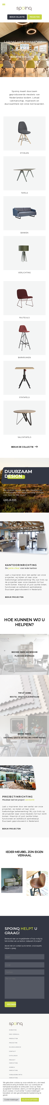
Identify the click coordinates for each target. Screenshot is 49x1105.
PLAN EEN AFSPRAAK (24, 656)
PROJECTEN (35, 17)
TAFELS (24, 193)
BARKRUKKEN (24, 358)
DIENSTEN (13, 1030)
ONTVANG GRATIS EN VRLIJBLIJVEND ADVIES (24, 738)
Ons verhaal (14, 1034)
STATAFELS (24, 397)
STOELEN (24, 153)
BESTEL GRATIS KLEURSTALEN (24, 697)
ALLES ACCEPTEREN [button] (29, 1100)
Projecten (13, 1042)
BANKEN (24, 233)
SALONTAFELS (24, 437)
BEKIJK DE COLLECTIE (22, 57)
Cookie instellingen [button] (11, 1100)
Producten (13, 1038)
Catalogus (13, 1055)
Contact (12, 1051)
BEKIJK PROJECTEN (14, 597)
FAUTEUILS (24, 318)
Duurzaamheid (15, 1047)
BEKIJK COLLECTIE (17, 17)
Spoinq (24, 10)
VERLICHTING (24, 273)
